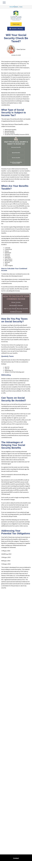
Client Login (16, 24)
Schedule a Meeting (17, 28)
